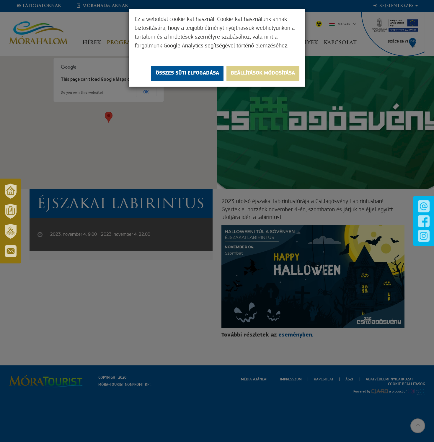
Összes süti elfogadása (187, 73)
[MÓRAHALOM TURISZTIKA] (10, 211)
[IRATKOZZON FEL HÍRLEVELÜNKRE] (10, 251)
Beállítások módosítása (263, 73)
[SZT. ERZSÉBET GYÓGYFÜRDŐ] (10, 231)
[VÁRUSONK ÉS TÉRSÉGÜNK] (10, 191)
